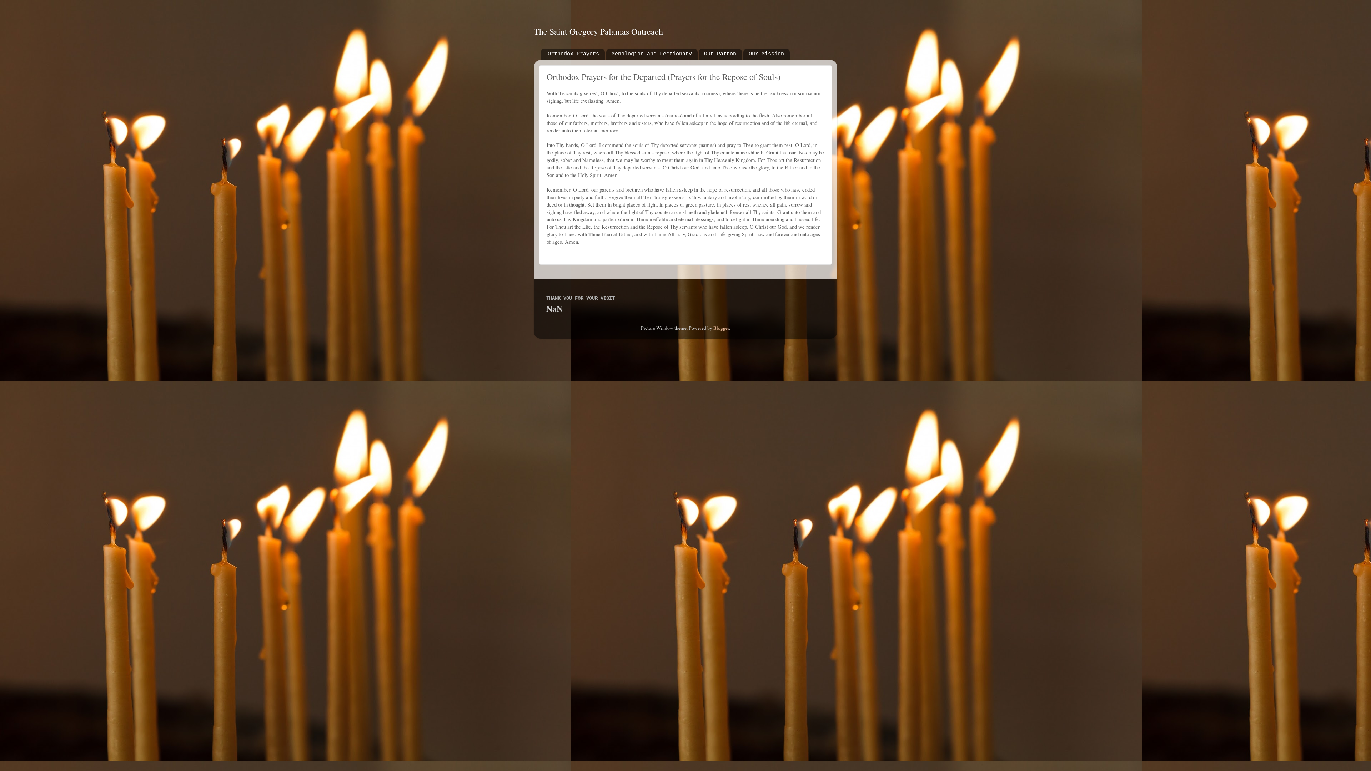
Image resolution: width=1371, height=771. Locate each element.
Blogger (721, 328)
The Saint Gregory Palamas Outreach (598, 31)
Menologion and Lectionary (652, 54)
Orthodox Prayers (573, 54)
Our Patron (720, 54)
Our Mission (766, 54)
